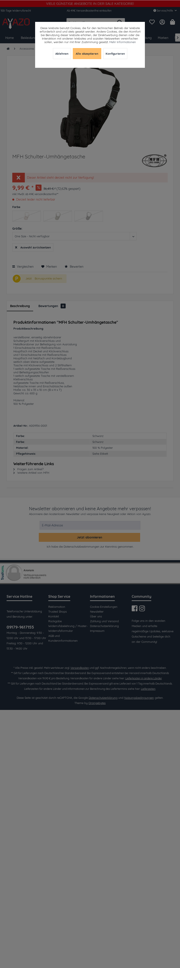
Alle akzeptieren (87, 53)
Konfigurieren (115, 53)
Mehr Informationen (122, 42)
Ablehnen (61, 53)
